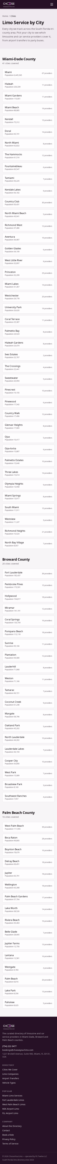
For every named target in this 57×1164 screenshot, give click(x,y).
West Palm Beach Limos (13, 1104)
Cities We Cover (10, 1069)
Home (5, 16)
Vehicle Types (9, 1082)
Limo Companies (10, 1074)
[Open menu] (52, 4)
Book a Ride (8, 1134)
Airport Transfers (10, 1078)
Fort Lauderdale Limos (13, 1100)
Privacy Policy (8, 1139)
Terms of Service (10, 1143)
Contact (6, 1130)
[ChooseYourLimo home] (8, 4)
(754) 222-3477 (9, 1046)
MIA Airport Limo (10, 1108)
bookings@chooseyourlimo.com (17, 1050)
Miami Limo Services (12, 1095)
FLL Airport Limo (10, 1113)
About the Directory (11, 1126)
